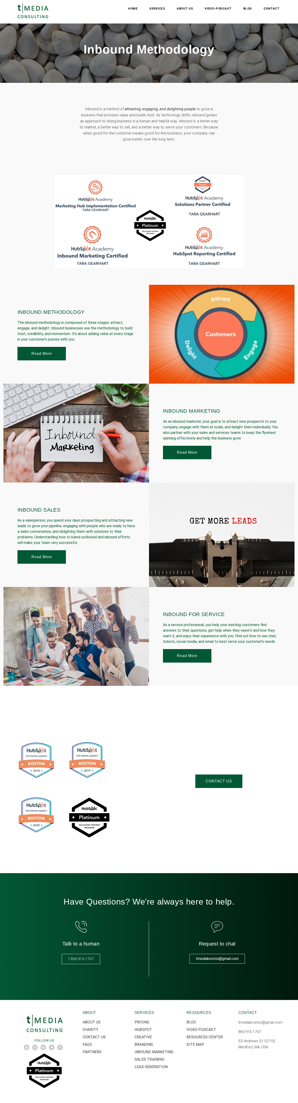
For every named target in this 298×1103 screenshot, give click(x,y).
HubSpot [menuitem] (143, 1029)
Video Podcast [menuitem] (201, 1029)
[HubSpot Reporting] (3, 166)
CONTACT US (219, 781)
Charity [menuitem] (90, 1029)
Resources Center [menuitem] (204, 1037)
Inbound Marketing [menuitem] (154, 1052)
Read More (41, 353)
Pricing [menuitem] (142, 1022)
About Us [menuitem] (185, 8)
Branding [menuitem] (144, 1044)
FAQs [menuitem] (87, 1044)
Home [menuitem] (133, 8)
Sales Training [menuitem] (149, 1059)
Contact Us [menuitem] (94, 1037)
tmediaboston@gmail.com (217, 958)
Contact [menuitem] (272, 8)
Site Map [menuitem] (195, 1044)
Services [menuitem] (157, 8)
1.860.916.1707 (81, 959)
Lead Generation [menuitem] (151, 1067)
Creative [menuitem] (143, 1037)
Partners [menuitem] (92, 1052)
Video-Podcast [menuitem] (218, 8)
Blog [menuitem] (247, 8)
